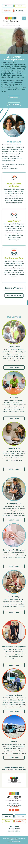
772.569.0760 (14, 807)
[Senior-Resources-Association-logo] (11, 17)
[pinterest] (13, 810)
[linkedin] (18, 810)
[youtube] (16, 810)
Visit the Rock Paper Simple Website (16, 841)
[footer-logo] (14, 793)
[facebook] (10, 810)
